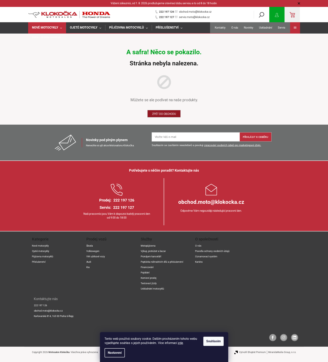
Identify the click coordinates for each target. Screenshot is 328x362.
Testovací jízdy (149, 283)
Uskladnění (265, 27)
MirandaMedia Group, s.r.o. (282, 352)
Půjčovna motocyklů (42, 256)
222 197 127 (166, 17)
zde (180, 343)
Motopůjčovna (148, 245)
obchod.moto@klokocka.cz (195, 11)
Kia (88, 267)
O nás (234, 27)
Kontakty (220, 27)
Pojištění (145, 272)
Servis (281, 27)
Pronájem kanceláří (151, 256)
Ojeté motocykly (40, 251)
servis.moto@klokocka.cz (194, 17)
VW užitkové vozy (95, 256)
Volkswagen (92, 251)
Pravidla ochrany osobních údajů (212, 251)
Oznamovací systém (206, 256)
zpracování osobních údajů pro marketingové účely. (232, 145)
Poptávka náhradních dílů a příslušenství (162, 262)
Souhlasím (213, 341)
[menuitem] (47, 27)
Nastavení (115, 353)
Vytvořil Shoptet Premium (252, 352)
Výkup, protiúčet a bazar (153, 251)
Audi (88, 262)
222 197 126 (166, 11)
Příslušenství (39, 262)
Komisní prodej (148, 278)
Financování (147, 267)
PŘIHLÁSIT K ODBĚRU (255, 137)
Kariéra (199, 262)
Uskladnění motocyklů (152, 288)
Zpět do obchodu (164, 113)
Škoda (89, 245)
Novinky (248, 27)
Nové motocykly (40, 245)
